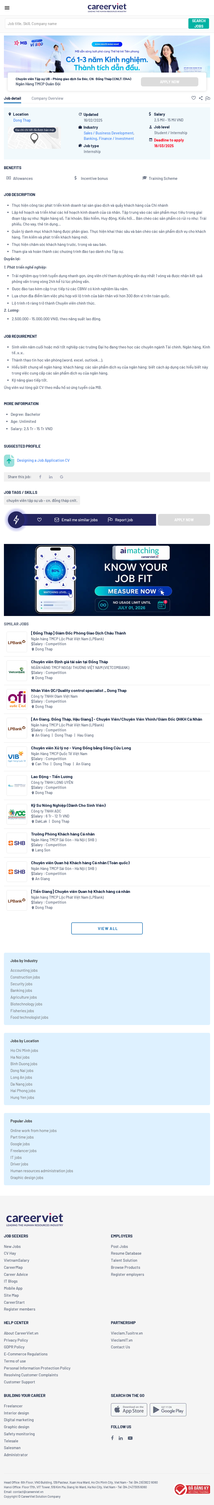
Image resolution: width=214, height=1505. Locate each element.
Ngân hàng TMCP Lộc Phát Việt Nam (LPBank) (67, 639)
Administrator (16, 1454)
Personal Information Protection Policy (37, 1368)
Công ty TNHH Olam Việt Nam (54, 696)
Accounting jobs (24, 970)
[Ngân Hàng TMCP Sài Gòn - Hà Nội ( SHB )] (17, 843)
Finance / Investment (116, 138)
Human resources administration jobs (41, 1170)
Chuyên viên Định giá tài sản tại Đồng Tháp (69, 661)
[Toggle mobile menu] (7, 8)
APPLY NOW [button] (169, 82)
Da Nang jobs (21, 1084)
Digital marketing (19, 1419)
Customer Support (19, 1381)
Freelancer (13, 1405)
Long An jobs (21, 1077)
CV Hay (10, 1253)
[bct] (191, 1488)
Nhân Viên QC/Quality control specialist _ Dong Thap (79, 690)
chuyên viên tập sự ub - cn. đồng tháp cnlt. (42, 500)
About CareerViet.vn (21, 1333)
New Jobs (12, 1246)
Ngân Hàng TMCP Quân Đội (38, 83)
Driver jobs (19, 1164)
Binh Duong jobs (23, 1063)
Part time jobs (22, 1137)
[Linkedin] (121, 1438)
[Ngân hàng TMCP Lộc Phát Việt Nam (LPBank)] (17, 642)
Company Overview (47, 98)
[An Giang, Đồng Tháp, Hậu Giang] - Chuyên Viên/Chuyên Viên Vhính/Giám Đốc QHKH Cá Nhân (116, 718)
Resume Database (126, 1253)
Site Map (11, 1295)
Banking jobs (21, 990)
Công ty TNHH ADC (46, 811)
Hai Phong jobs (22, 1090)
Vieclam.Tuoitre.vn (127, 1333)
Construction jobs (25, 977)
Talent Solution (124, 1260)
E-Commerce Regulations (25, 1354)
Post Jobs (119, 1246)
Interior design (16, 1413)
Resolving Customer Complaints (31, 1374)
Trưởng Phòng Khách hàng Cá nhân (63, 833)
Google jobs (20, 1143)
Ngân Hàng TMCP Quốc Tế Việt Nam (59, 753)
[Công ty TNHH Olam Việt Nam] (17, 699)
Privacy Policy (16, 1340)
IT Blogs (10, 1281)
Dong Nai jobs (21, 1070)
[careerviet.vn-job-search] (129, 1409)
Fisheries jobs (22, 1010)
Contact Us (120, 1346)
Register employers (127, 1274)
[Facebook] (112, 1438)
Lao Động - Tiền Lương (52, 776)
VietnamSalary (16, 1260)
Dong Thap (22, 120)
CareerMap (13, 1267)
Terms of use (15, 1361)
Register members (19, 1309)
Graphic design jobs (26, 1177)
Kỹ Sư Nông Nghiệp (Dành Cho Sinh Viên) (68, 805)
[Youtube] (130, 1438)
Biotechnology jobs (26, 1004)
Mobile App (13, 1288)
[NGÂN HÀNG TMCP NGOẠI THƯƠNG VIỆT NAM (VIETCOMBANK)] (17, 671)
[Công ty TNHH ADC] (17, 814)
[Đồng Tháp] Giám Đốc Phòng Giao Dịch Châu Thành (78, 632)
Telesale (11, 1440)
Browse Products (125, 1267)
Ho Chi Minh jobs (24, 1050)
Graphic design (16, 1426)
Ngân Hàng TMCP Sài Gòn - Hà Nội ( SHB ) (63, 840)
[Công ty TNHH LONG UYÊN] (17, 785)
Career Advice (16, 1274)
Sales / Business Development (108, 133)
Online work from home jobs (33, 1130)
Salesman (12, 1447)
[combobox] (96, 23)
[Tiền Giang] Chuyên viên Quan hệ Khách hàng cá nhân (80, 891)
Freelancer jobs (23, 1150)
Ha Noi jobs (19, 1057)
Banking (90, 138)
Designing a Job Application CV (43, 460)
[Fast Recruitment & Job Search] (107, 7)
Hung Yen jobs (22, 1097)
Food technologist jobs (29, 1017)
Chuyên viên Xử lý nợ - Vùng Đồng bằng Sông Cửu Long (81, 747)
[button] (194, 98)
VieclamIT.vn (122, 1340)
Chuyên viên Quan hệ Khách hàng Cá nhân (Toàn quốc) (80, 862)
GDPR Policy (14, 1346)
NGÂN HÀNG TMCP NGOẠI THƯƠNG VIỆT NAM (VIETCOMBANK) (80, 667)
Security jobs (21, 983)
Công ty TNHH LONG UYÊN (52, 782)
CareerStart (14, 1302)
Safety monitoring (19, 1433)
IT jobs (16, 1157)
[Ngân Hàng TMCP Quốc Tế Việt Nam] (17, 757)
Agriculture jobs (23, 997)
